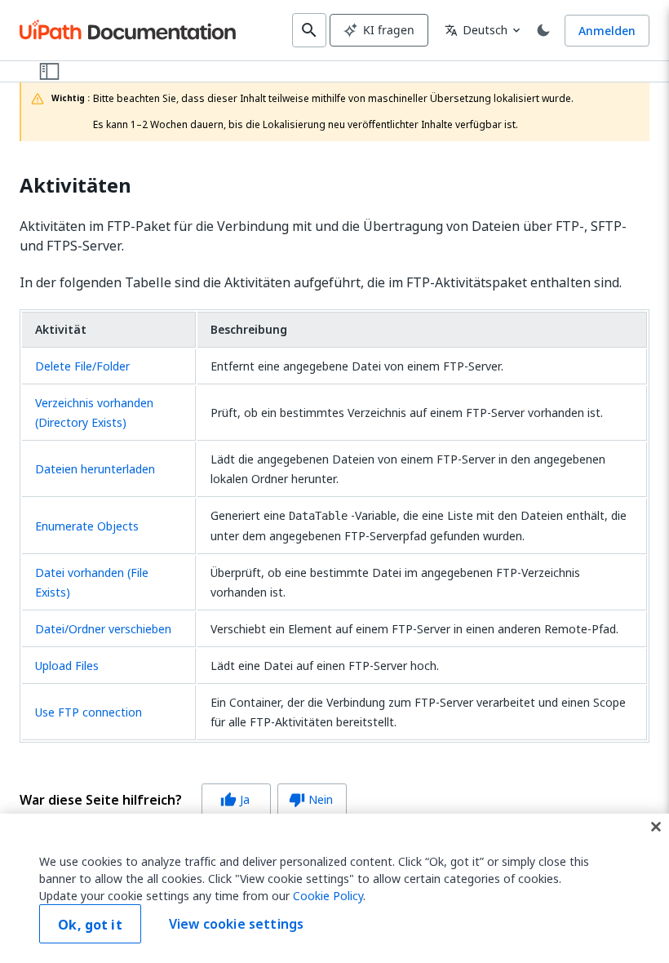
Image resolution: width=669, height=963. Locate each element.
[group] (183, 799)
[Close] (656, 827)
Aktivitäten (75, 185)
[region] (334, 888)
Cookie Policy (328, 895)
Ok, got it (90, 924)
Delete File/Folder (82, 366)
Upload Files (67, 665)
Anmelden (607, 30)
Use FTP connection (88, 712)
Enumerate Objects (87, 526)
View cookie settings (236, 924)
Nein (311, 799)
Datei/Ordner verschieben (103, 628)
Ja (235, 799)
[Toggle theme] (543, 30)
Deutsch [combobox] (476, 29)
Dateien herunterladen (95, 468)
